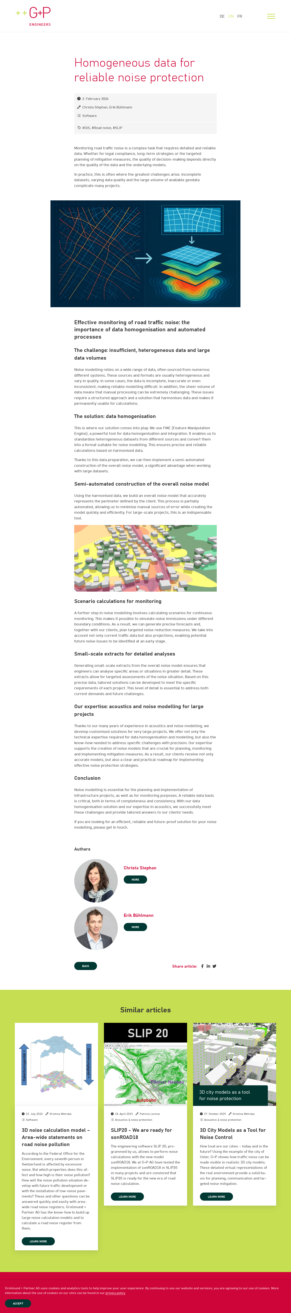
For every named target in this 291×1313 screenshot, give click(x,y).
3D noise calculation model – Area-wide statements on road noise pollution (56, 1137)
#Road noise (101, 128)
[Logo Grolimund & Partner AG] (33, 13)
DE (222, 16)
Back (85, 966)
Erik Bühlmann (120, 107)
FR (239, 16)
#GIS (86, 128)
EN (231, 16)
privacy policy (115, 1293)
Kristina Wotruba (60, 1114)
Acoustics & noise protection (133, 1120)
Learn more (38, 1241)
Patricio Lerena (150, 1114)
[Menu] (271, 16)
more (135, 879)
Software (89, 116)
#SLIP (117, 128)
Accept (18, 1303)
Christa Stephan (94, 107)
